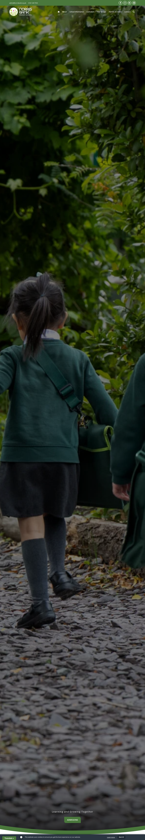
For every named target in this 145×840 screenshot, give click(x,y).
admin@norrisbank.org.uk (17, 3)
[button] (134, 12)
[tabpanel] (72, 423)
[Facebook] (120, 3)
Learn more (111, 837)
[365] (129, 3)
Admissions (72, 820)
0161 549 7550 (33, 3)
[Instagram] (125, 3)
